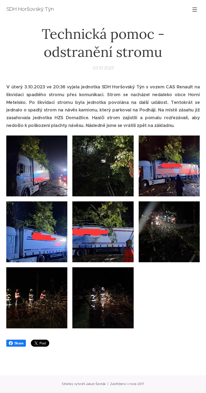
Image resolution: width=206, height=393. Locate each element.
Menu (195, 9)
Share (18, 343)
